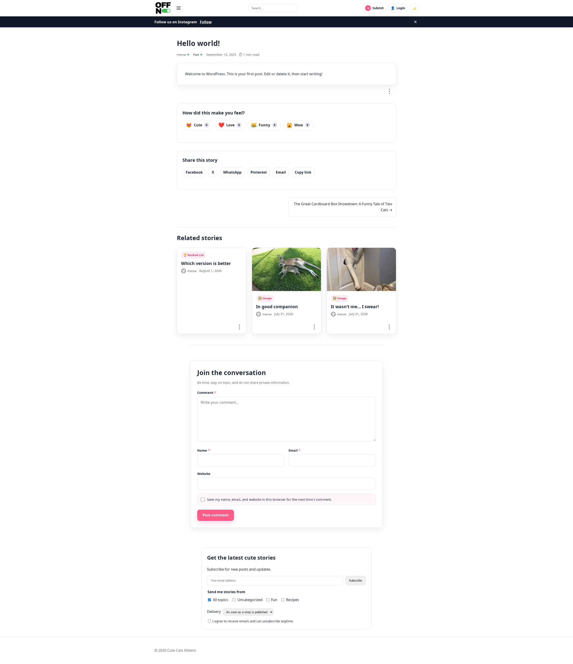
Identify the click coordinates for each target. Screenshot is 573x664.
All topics (220, 599)
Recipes (292, 599)
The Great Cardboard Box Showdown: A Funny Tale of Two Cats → (343, 206)
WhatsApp (232, 172)
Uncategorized (250, 599)
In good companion (277, 307)
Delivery (214, 611)
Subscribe (355, 580)
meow (181, 54)
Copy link (303, 172)
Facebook (194, 172)
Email (281, 172)
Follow (206, 21)
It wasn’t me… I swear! (355, 307)
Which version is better (206, 263)
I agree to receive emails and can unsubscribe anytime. (253, 621)
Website (203, 473)
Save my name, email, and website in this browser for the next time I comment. (269, 499)
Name (203, 450)
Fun (196, 54)
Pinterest (258, 172)
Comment (206, 392)
